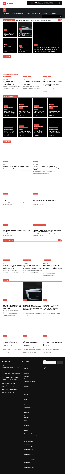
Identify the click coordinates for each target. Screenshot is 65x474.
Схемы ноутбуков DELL (28, 454)
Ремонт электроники (26, 10)
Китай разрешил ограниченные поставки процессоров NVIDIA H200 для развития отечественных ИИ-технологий (52, 343)
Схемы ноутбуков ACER (28, 444)
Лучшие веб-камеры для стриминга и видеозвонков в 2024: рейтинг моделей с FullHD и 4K (12, 267)
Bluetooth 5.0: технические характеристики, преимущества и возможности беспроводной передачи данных (47, 168)
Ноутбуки (50, 10)
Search (44, 360)
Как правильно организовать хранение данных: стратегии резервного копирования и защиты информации (52, 268)
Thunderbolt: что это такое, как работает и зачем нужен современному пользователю (16, 167)
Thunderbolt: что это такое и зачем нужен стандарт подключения (16, 230)
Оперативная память (28, 409)
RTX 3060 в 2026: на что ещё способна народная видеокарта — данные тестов (55, 112)
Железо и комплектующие (39, 10)
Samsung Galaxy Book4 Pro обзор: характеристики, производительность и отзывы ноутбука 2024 (52, 84)
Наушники (26, 394)
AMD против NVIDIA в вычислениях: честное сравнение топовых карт (39, 112)
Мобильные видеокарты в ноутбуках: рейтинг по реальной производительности (11, 83)
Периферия (57, 10)
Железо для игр (27, 378)
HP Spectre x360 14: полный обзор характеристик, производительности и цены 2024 (32, 83)
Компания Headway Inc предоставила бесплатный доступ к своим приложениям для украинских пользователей (25, 33)
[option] (39, 20)
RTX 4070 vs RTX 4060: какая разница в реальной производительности (25, 133)
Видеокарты (5, 74)
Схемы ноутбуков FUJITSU (29, 459)
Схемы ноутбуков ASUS (28, 446)
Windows (26, 368)
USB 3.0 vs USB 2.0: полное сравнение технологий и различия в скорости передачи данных (47, 230)
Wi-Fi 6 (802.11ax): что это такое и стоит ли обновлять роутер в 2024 (17, 199)
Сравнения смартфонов (29, 433)
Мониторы (26, 389)
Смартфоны (6, 13)
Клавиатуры (26, 386)
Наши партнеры (16, 10)
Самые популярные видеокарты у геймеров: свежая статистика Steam (10, 112)
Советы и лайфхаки (36, 13)
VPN (24, 365)
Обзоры (29, 76)
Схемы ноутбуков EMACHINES (30, 457)
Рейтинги (9, 76)
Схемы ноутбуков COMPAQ (29, 452)
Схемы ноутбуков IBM (28, 464)
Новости (9, 10)
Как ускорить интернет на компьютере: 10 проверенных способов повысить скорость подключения (47, 199)
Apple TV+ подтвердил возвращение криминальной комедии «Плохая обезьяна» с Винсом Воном (25, 49)
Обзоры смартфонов (28, 407)
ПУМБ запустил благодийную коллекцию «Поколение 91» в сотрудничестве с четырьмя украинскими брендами (47, 49)
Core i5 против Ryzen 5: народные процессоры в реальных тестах (54, 133)
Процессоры (6, 129)
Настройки (26, 391)
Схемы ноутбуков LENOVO (29, 467)
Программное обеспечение (17, 13)
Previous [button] (59, 20)
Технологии (45, 13)
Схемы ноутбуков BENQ (29, 449)
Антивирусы (26, 371)
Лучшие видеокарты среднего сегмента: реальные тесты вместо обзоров (24, 112)
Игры (28, 13)
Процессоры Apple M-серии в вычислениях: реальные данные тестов (9, 133)
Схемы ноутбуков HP (28, 462)
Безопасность (53, 13)
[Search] (61, 16)
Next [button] (61, 20)
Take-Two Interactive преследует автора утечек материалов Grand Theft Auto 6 (33, 20)
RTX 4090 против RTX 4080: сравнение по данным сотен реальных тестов (39, 132)
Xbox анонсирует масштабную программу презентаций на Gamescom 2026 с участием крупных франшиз (10, 49)
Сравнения (26, 430)
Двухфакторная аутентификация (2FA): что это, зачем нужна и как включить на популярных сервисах (32, 267)
